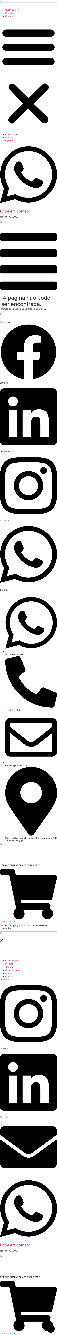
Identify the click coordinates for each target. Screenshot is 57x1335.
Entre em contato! (15, 211)
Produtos (9, 13)
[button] (28, 75)
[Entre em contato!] (28, 206)
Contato (9, 16)
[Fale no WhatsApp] (51, 1329)
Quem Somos (12, 9)
